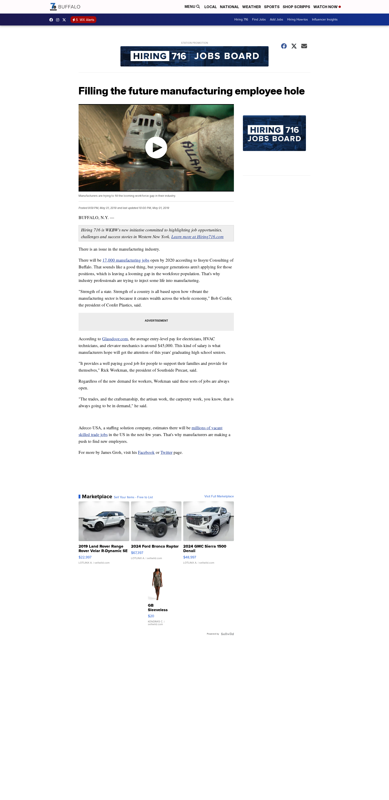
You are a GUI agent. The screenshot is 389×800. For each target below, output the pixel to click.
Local (210, 7)
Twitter (166, 452)
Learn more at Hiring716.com (197, 236)
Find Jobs (259, 19)
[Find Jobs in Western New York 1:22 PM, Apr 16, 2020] (276, 145)
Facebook (146, 452)
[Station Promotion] (194, 57)
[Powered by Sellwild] (227, 633)
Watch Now (326, 7)
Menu (190, 7)
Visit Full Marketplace (219, 496)
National (229, 7)
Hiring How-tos (297, 19)
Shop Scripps (296, 7)
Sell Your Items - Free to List (133, 497)
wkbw (58, 20)
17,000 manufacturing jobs (125, 260)
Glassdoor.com (115, 338)
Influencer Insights (325, 19)
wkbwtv (52, 20)
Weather (251, 7)
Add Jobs (276, 19)
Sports (272, 7)
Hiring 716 (241, 19)
